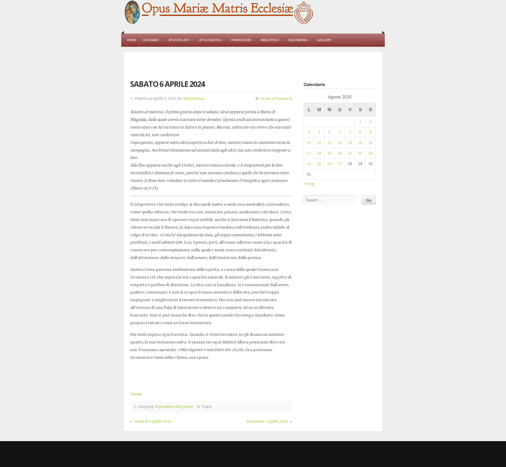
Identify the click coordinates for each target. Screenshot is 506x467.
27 (340, 164)
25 (319, 164)
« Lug (309, 183)
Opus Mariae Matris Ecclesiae (219, 13)
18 (319, 153)
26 (329, 164)
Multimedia (298, 40)
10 (309, 143)
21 (350, 153)
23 (370, 153)
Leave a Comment (276, 98)
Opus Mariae (194, 98)
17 (309, 153)
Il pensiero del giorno (174, 406)
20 (340, 153)
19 (329, 153)
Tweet (136, 394)
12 (329, 143)
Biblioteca (270, 40)
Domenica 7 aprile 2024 (267, 421)
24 (309, 164)
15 (360, 143)
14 (350, 143)
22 (360, 153)
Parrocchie (241, 40)
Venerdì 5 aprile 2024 (153, 421)
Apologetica (210, 40)
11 (319, 143)
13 (340, 143)
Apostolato (178, 40)
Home (131, 40)
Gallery (324, 40)
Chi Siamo (151, 40)
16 (370, 143)
